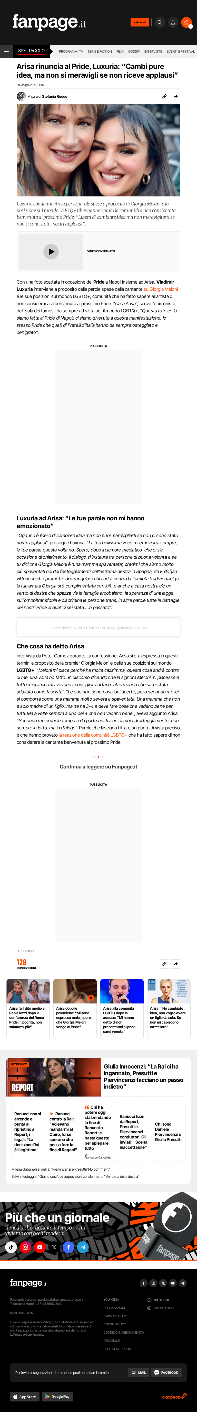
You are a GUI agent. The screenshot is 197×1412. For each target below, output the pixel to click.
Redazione (112, 1341)
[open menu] (6, 51)
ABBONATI (140, 22)
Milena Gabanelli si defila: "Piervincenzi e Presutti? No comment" (61, 1169)
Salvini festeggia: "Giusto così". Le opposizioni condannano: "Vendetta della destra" (75, 1176)
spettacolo (31, 50)
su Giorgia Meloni (161, 289)
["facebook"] (68, 1247)
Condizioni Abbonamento (124, 1332)
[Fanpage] (28, 1283)
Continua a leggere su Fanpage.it (98, 767)
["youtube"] (40, 1247)
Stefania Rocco (54, 96)
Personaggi (25, 951)
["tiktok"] (11, 1247)
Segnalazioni (114, 1308)
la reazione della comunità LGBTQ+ (93, 735)
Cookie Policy (115, 1324)
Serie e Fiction (100, 51)
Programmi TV (71, 51)
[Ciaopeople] (174, 1398)
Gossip (134, 51)
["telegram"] (83, 1247)
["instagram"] (25, 1247)
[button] (175, 96)
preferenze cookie (118, 1349)
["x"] (54, 1247)
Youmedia (111, 1299)
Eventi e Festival (181, 51)
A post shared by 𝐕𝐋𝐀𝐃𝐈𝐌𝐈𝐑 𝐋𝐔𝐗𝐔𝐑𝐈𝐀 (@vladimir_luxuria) (98, 628)
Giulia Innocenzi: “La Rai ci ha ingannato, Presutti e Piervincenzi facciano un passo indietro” (143, 1076)
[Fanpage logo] (43, 22)
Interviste (153, 51)
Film (120, 51)
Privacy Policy (115, 1316)
